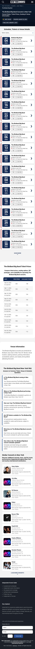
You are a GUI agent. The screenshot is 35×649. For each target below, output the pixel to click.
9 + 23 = (4, 636)
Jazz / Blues (19, 5)
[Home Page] (17, 2)
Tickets (31, 37)
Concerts (13, 5)
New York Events (6, 5)
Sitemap (15, 645)
